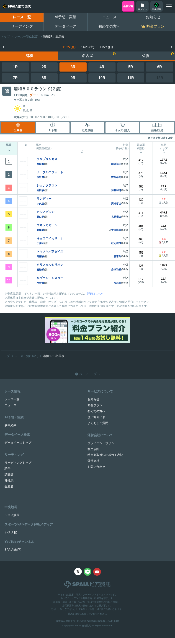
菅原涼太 (116, 230)
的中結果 (10, 425)
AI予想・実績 (65, 17)
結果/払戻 (157, 130)
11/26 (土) (87, 47)
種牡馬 (9, 480)
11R (130, 78)
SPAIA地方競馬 (83, 625)
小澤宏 (40, 243)
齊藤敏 (40, 256)
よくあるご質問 (98, 423)
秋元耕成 (116, 243)
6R (159, 67)
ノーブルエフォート (50, 172)
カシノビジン (45, 212)
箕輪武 (40, 230)
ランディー (44, 198)
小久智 (40, 203)
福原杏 (117, 282)
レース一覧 (22, 17)
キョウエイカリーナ (50, 238)
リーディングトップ (18, 462)
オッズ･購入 (122, 130)
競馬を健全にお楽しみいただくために (87, 613)
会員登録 (128, 6)
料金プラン (95, 405)
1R (15, 67)
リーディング (22, 26)
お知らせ (153, 17)
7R (15, 78)
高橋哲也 (116, 203)
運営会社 (93, 461)
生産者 (9, 486)
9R (73, 78)
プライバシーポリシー (102, 443)
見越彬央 (116, 216)
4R (102, 67)
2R (44, 67)
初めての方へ (109, 26)
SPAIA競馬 (12, 515)
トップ (5, 36)
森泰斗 (117, 256)
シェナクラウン (47, 185)
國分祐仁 (116, 163)
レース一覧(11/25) (26, 36)
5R (130, 67)
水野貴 (40, 177)
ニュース (109, 17)
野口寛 (40, 216)
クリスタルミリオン (50, 264)
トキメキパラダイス (50, 251)
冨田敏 (40, 163)
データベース (66, 26)
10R (101, 78)
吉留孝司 (116, 177)
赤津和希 (116, 269)
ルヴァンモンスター (50, 278)
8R (44, 78)
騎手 (7, 468)
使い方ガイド (96, 417)
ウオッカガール (47, 225)
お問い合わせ (96, 466)
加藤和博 (116, 190)
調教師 (9, 474)
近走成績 (87, 130)
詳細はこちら (95, 293)
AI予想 (53, 130)
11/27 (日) (106, 47)
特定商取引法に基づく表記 (105, 455)
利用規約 (93, 449)
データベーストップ (18, 442)
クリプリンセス (47, 159)
